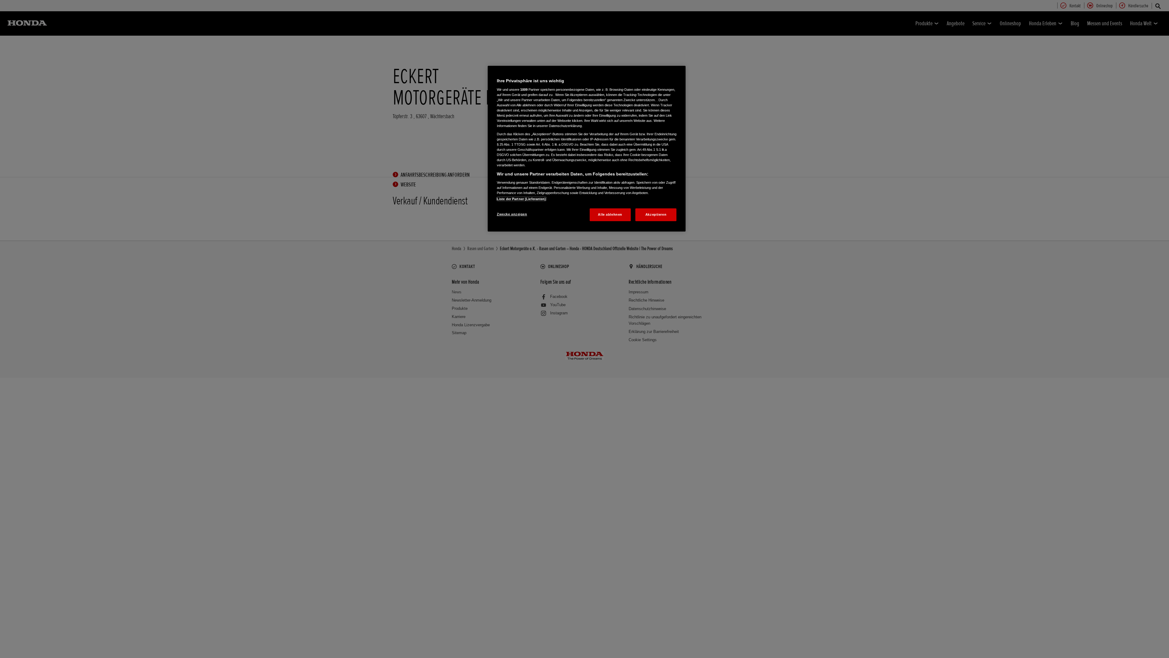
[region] (587, 149)
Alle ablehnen (610, 214)
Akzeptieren (655, 214)
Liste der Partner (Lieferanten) (521, 199)
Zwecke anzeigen (512, 214)
